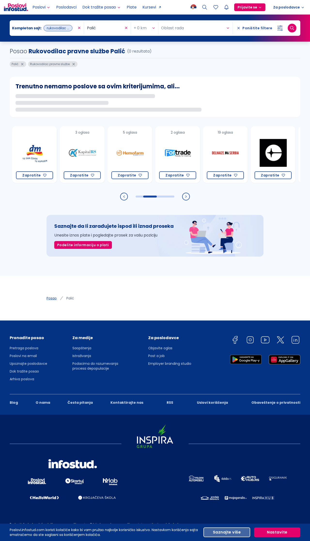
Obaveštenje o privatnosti (275, 402)
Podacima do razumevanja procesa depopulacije (95, 366)
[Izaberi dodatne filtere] (280, 28)
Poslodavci (66, 7)
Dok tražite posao (24, 371)
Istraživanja (81, 355)
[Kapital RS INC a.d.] (75, 154)
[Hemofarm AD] (122, 154)
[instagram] (250, 340)
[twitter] (280, 340)
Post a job (156, 355)
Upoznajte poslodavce (28, 363)
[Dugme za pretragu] (292, 28)
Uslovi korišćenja (212, 402)
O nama (43, 402)
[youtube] (265, 340)
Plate (132, 7)
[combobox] (44, 28)
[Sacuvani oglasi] (215, 7)
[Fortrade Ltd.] (170, 154)
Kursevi (149, 7)
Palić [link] (70, 298)
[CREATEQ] (265, 154)
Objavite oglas (160, 348)
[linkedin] (295, 340)
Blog (14, 402)
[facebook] (235, 340)
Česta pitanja (80, 402)
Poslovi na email (23, 355)
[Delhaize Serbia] (218, 154)
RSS (170, 402)
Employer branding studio (169, 363)
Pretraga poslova (24, 348)
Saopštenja (81, 348)
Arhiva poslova (22, 379)
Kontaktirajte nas (126, 402)
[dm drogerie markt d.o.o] (27, 154)
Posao (51, 298)
